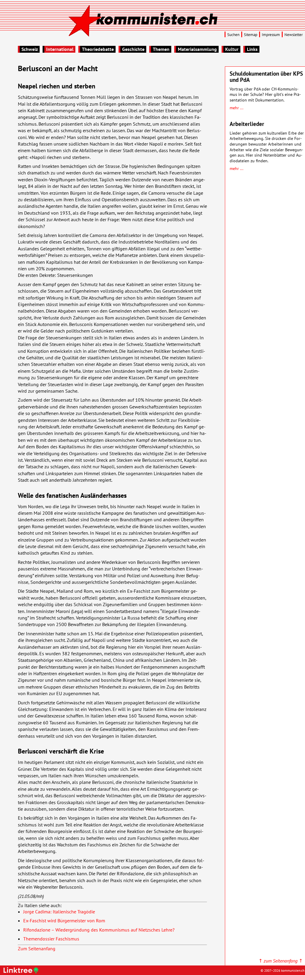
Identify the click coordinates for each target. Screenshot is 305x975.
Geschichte (133, 49)
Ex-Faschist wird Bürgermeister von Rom (64, 920)
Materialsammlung (197, 49)
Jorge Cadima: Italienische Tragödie (59, 912)
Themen (161, 49)
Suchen (233, 34)
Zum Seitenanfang (36, 948)
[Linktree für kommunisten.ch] (22, 971)
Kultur (232, 49)
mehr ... (236, 107)
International (60, 49)
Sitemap (250, 34)
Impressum (271, 34)
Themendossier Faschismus (51, 939)
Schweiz (29, 49)
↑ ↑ (281, 961)
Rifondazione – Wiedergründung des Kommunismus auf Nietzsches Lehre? (99, 930)
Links (252, 49)
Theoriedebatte (98, 49)
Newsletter (293, 34)
